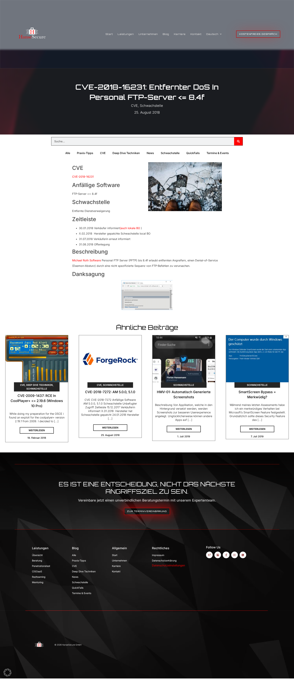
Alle (67, 153)
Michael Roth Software (86, 260)
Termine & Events (218, 153)
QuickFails (193, 153)
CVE (134, 106)
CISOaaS (37, 571)
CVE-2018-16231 (83, 176)
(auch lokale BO (130, 228)
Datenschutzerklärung (164, 560)
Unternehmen (148, 34)
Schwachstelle (151, 106)
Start (109, 34)
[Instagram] (243, 555)
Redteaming (38, 576)
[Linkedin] (217, 555)
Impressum (158, 555)
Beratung (37, 560)
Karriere (180, 34)
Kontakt (196, 34)
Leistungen (126, 34)
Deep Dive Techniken (126, 153)
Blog (166, 34)
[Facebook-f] (226, 555)
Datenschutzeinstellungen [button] (168, 565)
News (150, 153)
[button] (7, 672)
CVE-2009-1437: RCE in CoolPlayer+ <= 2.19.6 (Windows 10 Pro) (37, 401)
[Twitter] (209, 555)
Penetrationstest (41, 566)
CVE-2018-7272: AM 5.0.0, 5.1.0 (110, 392)
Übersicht (37, 555)
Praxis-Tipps (85, 153)
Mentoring (37, 582)
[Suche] (238, 141)
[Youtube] (234, 555)
